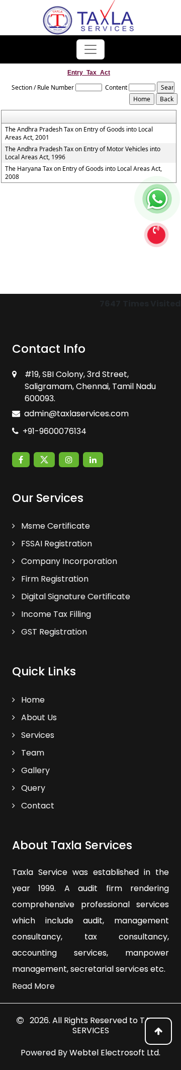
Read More (33, 986)
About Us (38, 717)
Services (36, 735)
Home (32, 700)
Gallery (34, 770)
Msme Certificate (54, 526)
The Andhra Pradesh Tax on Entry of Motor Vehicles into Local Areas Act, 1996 (82, 153)
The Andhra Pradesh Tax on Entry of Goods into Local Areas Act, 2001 (79, 133)
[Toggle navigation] (90, 49)
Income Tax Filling (55, 614)
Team (31, 753)
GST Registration (53, 632)
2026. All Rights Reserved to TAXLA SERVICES (96, 1025)
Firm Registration (53, 579)
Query (32, 788)
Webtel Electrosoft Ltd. (114, 1052)
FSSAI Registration (55, 543)
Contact (36, 805)
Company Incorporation (68, 561)
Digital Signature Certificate (74, 596)
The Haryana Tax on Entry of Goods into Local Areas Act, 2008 (83, 173)
